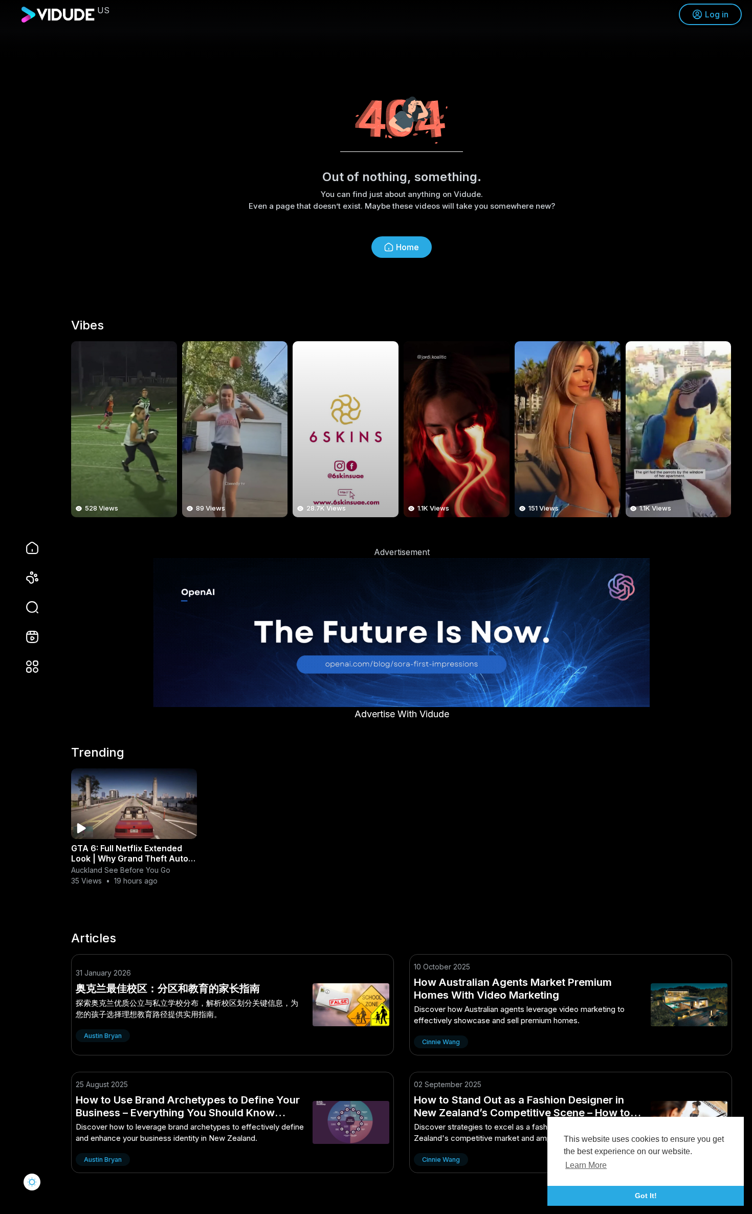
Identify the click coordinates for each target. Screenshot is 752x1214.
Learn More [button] (586, 1165)
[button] (25, 607)
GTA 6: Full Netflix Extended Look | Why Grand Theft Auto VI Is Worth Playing (129, 858)
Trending (97, 752)
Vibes (87, 325)
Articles (93, 938)
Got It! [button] (646, 1195)
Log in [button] (716, 14)
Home (407, 247)
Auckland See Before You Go (120, 870)
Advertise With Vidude (402, 714)
